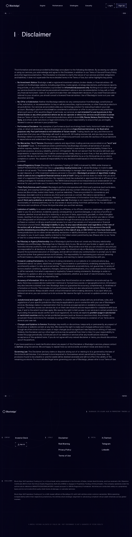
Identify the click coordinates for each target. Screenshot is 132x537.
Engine (42, 6)
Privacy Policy (65, 450)
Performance (57, 6)
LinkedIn (105, 450)
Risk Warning (64, 444)
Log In (110, 6)
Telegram (106, 444)
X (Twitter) (106, 438)
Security (88, 6)
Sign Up (121, 6)
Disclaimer (63, 438)
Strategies (74, 6)
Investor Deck (21, 438)
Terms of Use (65, 456)
